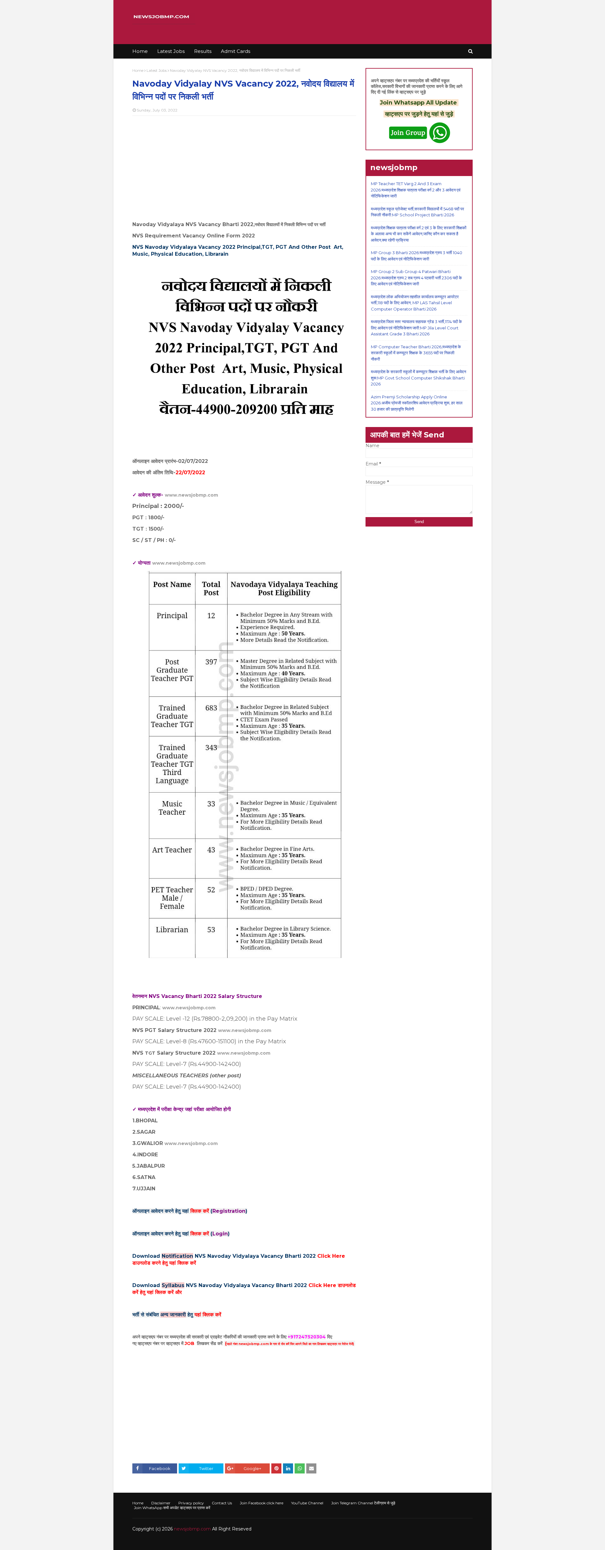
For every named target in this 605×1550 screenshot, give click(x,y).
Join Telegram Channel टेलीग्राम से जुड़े (363, 1503)
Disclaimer (160, 1503)
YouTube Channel (307, 1503)
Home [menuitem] (140, 51)
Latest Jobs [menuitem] (171, 51)
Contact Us (222, 1503)
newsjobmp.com (192, 1529)
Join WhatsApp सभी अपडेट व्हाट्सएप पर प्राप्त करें (172, 1507)
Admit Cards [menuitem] (235, 51)
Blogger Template (226, 1541)
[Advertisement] (244, 166)
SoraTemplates (166, 1541)
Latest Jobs (157, 70)
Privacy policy (191, 1503)
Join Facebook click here (261, 1503)
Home (137, 70)
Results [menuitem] (202, 51)
